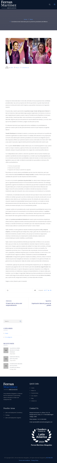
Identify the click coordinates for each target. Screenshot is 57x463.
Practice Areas (34, 393)
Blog (32, 398)
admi (12, 67)
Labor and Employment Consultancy (13, 412)
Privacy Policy (34, 460)
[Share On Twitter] (44, 290)
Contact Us (34, 401)
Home (32, 388)
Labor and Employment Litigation (13, 417)
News (6, 333)
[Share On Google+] (50, 290)
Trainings (7, 415)
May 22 (17, 67)
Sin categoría (8, 337)
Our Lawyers (34, 395)
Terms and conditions (24, 460)
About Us (33, 390)
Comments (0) (25, 67)
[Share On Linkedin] (48, 290)
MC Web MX (49, 457)
